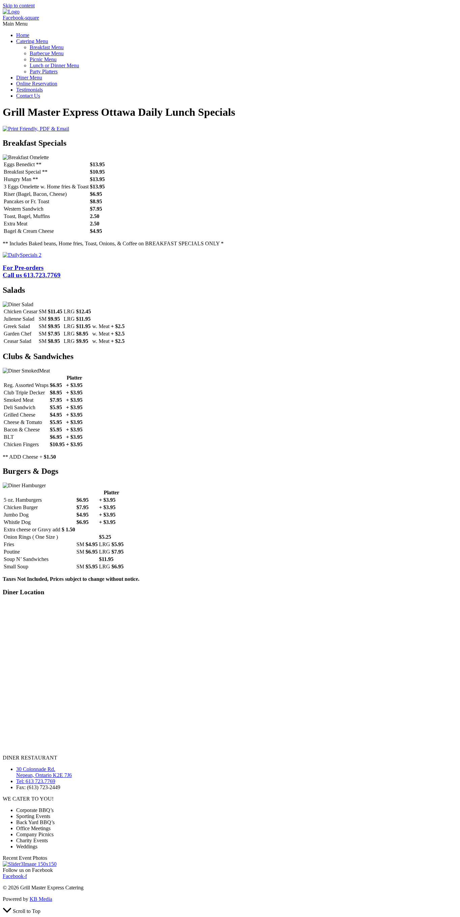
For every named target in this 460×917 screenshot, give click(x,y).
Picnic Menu (43, 59)
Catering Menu (32, 41)
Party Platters (44, 71)
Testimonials (29, 90)
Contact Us (28, 96)
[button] (230, 24)
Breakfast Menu (47, 47)
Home (22, 35)
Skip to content (19, 5)
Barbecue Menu (47, 53)
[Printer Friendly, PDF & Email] (36, 129)
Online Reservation (36, 83)
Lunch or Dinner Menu (54, 65)
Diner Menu (29, 77)
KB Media (41, 899)
